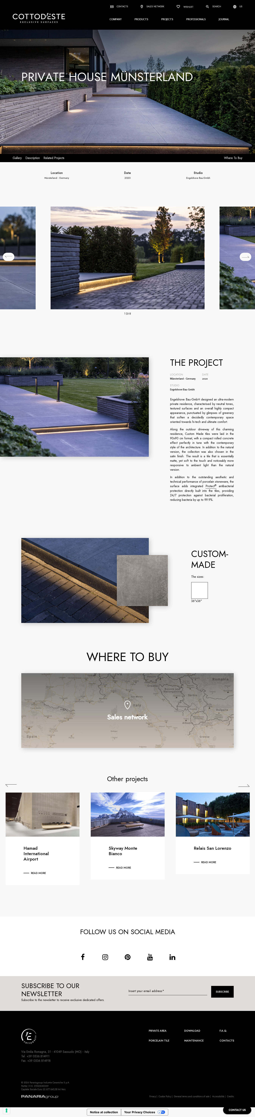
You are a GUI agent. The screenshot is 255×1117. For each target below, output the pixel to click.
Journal (224, 19)
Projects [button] (167, 19)
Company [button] (116, 19)
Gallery (17, 158)
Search (216, 6)
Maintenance (194, 1040)
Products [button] (141, 19)
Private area (158, 1031)
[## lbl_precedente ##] (8, 257)
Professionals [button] (196, 19)
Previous (11, 785)
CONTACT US (237, 1110)
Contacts (122, 6)
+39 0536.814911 (38, 1056)
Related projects (53, 158)
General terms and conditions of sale (191, 1096)
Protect (211, 486)
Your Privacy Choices (139, 1112)
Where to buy (233, 158)
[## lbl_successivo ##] (245, 257)
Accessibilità (218, 1096)
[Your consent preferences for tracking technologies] (6, 1110)
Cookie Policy (165, 1096)
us (240, 6)
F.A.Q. (223, 1031)
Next (243, 785)
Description (32, 158)
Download (192, 1031)
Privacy (152, 1096)
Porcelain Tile (159, 1040)
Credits (230, 1096)
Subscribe (222, 992)
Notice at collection (104, 1112)
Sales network (155, 6)
